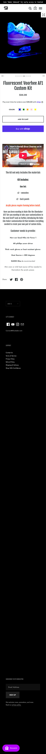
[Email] (22, 324)
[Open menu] (40, 8)
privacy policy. (16, 705)
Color (11, 109)
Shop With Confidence (13, 368)
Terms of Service (11, 356)
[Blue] (20, 109)
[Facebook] (8, 324)
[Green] (23, 109)
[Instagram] (17, 324)
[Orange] (27, 109)
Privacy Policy (10, 359)
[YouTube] (12, 324)
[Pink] (31, 109)
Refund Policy (10, 362)
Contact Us (9, 352)
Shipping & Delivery (12, 365)
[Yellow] (35, 109)
